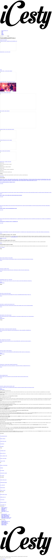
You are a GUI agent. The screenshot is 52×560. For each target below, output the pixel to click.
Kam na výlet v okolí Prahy (5, 523)
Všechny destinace (2, 282)
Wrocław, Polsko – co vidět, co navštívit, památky (6, 179)
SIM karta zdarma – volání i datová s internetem (29, 179)
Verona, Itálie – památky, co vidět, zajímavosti (17, 179)
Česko (2, 31)
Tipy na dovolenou (2, 247)
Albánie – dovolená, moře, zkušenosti (39, 179)
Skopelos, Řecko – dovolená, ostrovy (6, 518)
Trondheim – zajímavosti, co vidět (6, 521)
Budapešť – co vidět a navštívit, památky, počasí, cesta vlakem (16, 180)
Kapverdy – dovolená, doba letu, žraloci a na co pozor (30, 180)
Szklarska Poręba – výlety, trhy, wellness (6, 517)
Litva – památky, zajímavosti (5, 515)
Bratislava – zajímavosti (4, 507)
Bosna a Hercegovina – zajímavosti (6, 514)
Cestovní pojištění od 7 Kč (5, 30)
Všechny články (2, 176)
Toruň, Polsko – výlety (4, 508)
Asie (2, 32)
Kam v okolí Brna (4, 520)
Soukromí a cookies (4, 524)
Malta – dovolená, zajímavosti (5, 511)
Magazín (3, 34)
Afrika (2, 33)
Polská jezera (3, 509)
